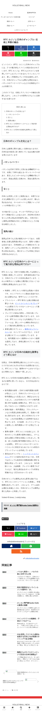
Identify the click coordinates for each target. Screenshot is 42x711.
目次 (18, 107)
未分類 (6, 519)
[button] (34, 54)
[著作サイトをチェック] (11, 546)
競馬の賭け (12, 120)
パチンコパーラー (14, 114)
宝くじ (10, 117)
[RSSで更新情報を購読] (20, 551)
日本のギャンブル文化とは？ (16, 111)
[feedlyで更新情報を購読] (30, 546)
